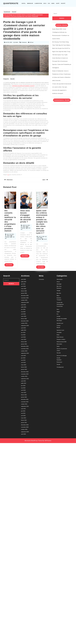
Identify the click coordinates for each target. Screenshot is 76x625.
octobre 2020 (24, 429)
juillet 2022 (23, 383)
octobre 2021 (24, 404)
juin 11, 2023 (41, 236)
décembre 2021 (24, 399)
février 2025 (24, 318)
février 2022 (24, 394)
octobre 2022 (24, 376)
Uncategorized (60, 367)
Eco (49, 3)
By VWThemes (47, 440)
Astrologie (59, 284)
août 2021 (23, 408)
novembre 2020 (24, 427)
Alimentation (38, 3)
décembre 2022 (24, 371)
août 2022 (23, 381)
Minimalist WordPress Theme (33, 440)
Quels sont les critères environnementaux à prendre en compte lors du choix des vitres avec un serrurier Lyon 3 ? (41, 222)
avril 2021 (23, 415)
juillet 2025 (23, 307)
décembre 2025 (24, 295)
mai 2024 (23, 334)
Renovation (59, 344)
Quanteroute (10, 3)
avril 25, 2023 (8, 42)
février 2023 (24, 367)
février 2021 (24, 420)
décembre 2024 (24, 321)
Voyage (58, 290)
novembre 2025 (24, 297)
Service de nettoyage (62, 355)
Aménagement (60, 304)
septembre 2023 (25, 353)
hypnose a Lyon (60, 330)
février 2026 (24, 290)
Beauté (58, 327)
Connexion (41, 279)
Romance (59, 288)
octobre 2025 (24, 300)
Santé (57, 3)
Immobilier (30, 3)
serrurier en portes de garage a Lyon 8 (23, 85)
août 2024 (23, 327)
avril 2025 (23, 314)
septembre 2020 (25, 431)
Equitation (59, 359)
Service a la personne (62, 348)
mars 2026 (23, 288)
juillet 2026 (23, 281)
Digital (24, 3)
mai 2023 (23, 360)
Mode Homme (60, 337)
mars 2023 (23, 364)
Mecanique (59, 320)
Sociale (58, 364)
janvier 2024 (24, 344)
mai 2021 (23, 413)
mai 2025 (23, 311)
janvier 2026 (24, 293)
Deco (44, 3)
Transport (59, 299)
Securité (14, 11)
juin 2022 (23, 385)
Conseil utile (59, 302)
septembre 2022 (25, 378)
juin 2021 (23, 411)
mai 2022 (23, 387)
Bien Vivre (59, 286)
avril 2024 (23, 337)
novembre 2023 (24, 348)
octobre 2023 (24, 351)
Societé (63, 3)
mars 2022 (23, 392)
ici (8, 174)
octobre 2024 (24, 323)
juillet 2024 (23, 330)
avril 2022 (23, 390)
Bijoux (58, 295)
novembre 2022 (24, 374)
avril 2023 (23, 362)
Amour (58, 281)
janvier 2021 (24, 422)
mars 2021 (23, 417)
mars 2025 (23, 316)
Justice (58, 350)
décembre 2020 (24, 424)
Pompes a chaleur (61, 339)
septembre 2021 (25, 406)
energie (58, 316)
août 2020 (23, 434)
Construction (60, 306)
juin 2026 (23, 284)
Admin (16, 42)
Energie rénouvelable (62, 318)
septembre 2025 (25, 302)
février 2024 (24, 341)
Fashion (58, 325)
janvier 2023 (24, 369)
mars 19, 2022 (10, 234)
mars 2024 (23, 339)
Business (59, 297)
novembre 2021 (24, 401)
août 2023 (23, 355)
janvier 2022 (24, 397)
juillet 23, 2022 (26, 225)
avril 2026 (23, 286)
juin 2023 (23, 357)
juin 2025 (23, 309)
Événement (59, 362)
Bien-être (59, 293)
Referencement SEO (61, 341)
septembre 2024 (25, 325)
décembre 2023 (24, 346)
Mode (53, 3)
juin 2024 (23, 332)
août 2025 (23, 304)
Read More (10, 265)
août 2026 (23, 279)
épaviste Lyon (60, 323)
